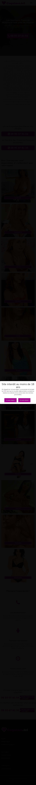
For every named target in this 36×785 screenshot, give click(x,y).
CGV (5, 391)
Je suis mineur (24, 400)
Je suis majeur (10, 400)
